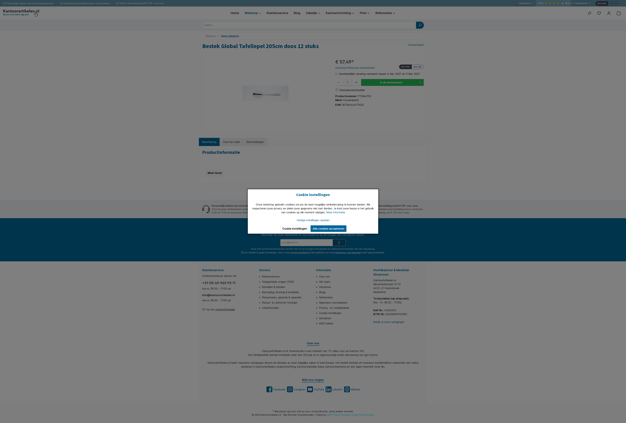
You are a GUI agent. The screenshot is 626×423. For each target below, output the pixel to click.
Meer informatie (335, 212)
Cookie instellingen (294, 228)
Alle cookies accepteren (328, 228)
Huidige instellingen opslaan (313, 220)
